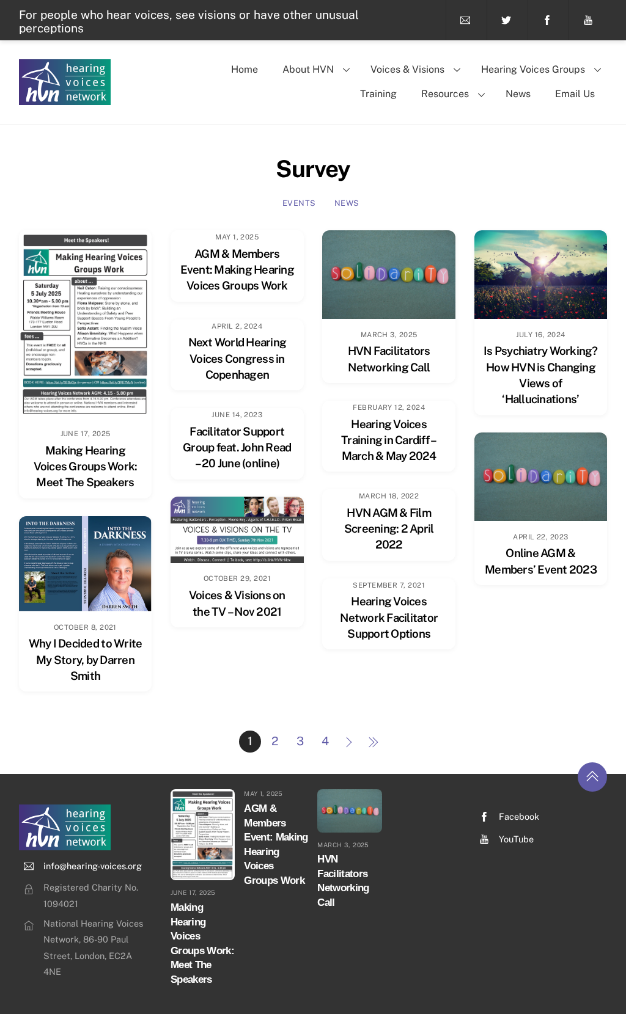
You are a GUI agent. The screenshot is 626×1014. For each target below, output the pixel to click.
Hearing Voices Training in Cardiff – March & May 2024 (388, 439)
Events (299, 203)
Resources (445, 94)
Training (378, 94)
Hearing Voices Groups (533, 69)
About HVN (308, 69)
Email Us (575, 94)
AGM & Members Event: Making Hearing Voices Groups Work (237, 269)
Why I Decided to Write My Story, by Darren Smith (85, 659)
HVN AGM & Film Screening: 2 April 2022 (389, 528)
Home (244, 69)
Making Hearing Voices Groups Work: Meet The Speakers (86, 466)
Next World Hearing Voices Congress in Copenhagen (237, 358)
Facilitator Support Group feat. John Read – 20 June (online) (237, 447)
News (518, 94)
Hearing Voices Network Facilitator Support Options (389, 617)
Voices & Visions (407, 69)
